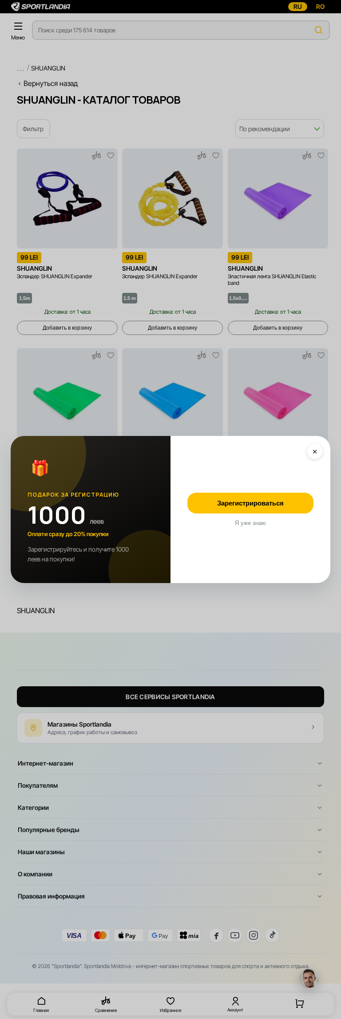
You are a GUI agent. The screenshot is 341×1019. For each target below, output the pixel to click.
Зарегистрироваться (250, 503)
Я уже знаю (250, 523)
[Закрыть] (314, 451)
